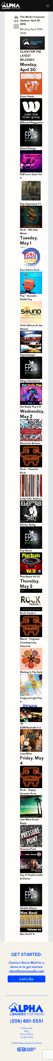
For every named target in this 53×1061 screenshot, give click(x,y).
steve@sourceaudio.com (26, 971)
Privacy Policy (26, 1034)
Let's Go (26, 979)
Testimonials (26, 1028)
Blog (26, 1031)
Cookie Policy (26, 1037)
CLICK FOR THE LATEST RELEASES (30, 55)
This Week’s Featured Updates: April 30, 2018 (32, 20)
